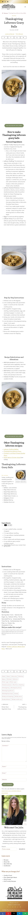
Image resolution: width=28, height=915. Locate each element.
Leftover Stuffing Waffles (11, 449)
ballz (8, 676)
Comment (5, 745)
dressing (20, 676)
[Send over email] (23, 37)
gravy (4, 679)
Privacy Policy (14, 902)
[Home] (2, 13)
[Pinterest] (8, 2)
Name (4, 766)
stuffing (21, 684)
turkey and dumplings (7, 696)
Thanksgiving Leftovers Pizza (12, 451)
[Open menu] (25, 7)
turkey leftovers (6, 699)
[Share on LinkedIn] (19, 913)
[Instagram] (5, 2)
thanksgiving (5, 687)
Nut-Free (15, 684)
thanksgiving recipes (7, 693)
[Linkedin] (20, 907)
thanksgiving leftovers (8, 690)
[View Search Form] (25, 2)
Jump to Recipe (9, 34)
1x (5, 525)
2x (8, 525)
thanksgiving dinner (16, 687)
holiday (9, 679)
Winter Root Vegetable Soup (6, 707)
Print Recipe (19, 34)
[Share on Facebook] (11, 37)
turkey (16, 693)
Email (4, 773)
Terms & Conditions (14, 904)
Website (4, 779)
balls (3, 676)
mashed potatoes (6, 684)
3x (10, 525)
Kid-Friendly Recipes (10, 881)
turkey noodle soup (17, 699)
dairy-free (14, 676)
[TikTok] (18, 907)
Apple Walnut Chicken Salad (12, 457)
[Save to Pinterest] (4, 37)
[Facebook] (3, 2)
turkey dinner (18, 696)
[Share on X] (17, 37)
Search (4, 846)
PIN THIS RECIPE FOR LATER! (14, 125)
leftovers (15, 679)
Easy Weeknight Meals (10, 877)
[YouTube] (15, 907)
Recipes (14, 15)
